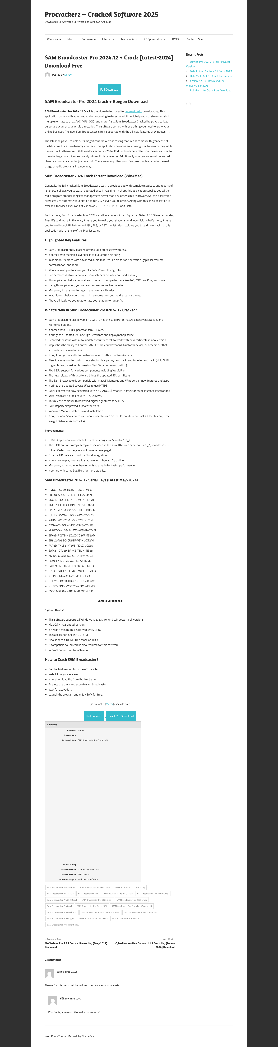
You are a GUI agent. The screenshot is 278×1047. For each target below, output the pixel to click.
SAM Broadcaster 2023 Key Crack (95, 887)
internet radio (133, 111)
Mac (69, 39)
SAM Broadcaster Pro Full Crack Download (100, 912)
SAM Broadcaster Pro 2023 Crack (132, 899)
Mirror (109, 704)
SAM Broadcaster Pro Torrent (125, 918)
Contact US (193, 39)
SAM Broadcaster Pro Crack (59, 906)
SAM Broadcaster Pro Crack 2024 (92, 906)
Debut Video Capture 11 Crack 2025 (211, 71)
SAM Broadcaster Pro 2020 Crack (117, 893)
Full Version (93, 716)
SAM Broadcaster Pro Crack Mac (62, 912)
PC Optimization (153, 39)
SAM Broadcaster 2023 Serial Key (130, 887)
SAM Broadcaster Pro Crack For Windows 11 (132, 906)
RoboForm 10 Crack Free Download (210, 90)
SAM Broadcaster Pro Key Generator (140, 912)
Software (87, 39)
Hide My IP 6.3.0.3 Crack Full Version (211, 76)
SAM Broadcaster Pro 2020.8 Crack (153, 893)
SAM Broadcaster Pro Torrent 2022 (63, 924)
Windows (52, 39)
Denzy (68, 75)
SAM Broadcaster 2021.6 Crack (61, 887)
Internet (106, 39)
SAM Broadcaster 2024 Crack (60, 893)
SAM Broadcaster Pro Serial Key (93, 918)
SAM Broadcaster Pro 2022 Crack (97, 899)
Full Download (109, 89)
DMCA (175, 39)
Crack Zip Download (121, 716)
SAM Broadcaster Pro (88, 893)
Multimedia (127, 39)
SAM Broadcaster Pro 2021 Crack (62, 899)
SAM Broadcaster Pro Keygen (60, 918)
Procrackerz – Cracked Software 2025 (101, 14)
